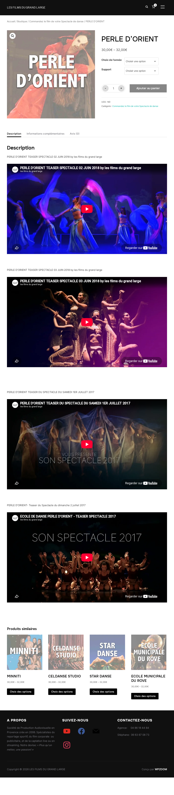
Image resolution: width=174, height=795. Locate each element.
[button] (13, 36)
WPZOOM (161, 769)
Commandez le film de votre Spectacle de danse (56, 21)
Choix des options (20, 691)
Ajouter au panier (148, 88)
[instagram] (66, 745)
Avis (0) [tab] (75, 133)
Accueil (11, 21)
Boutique (22, 21)
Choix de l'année (111, 60)
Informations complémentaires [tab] (45, 133)
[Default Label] (66, 731)
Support (106, 69)
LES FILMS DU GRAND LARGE (26, 7)
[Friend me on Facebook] (81, 731)
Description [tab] (14, 133)
